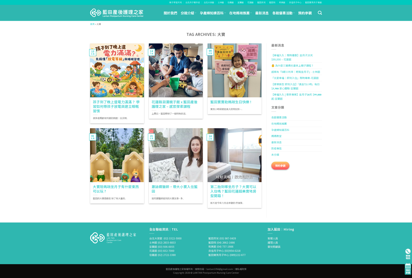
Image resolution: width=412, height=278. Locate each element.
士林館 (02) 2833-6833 (162, 242)
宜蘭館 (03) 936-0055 (161, 247)
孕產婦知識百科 (212, 12)
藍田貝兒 (261, 2)
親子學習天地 (175, 2)
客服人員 (273, 238)
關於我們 (170, 12)
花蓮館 (250, 2)
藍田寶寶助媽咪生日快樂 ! (230, 102)
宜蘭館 (241, 2)
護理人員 (273, 242)
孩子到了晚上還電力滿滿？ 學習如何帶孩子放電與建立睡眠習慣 (116, 106)
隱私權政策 (240, 269)
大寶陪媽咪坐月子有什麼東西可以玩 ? (116, 188)
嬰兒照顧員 (274, 247)
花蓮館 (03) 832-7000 (161, 251)
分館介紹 (187, 12)
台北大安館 (209, 2)
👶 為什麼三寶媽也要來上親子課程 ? (292, 65)
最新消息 (262, 12)
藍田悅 (272, 2)
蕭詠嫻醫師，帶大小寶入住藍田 (175, 188)
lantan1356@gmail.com (219, 269)
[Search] (320, 13)
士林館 (221, 2)
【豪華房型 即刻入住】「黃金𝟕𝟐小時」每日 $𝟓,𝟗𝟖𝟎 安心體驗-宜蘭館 (295, 86)
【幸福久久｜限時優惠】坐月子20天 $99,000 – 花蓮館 (292, 57)
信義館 (231, 2)
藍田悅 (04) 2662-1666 (221, 242)
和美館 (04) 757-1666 (220, 246)
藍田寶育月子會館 (313, 2)
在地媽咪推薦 (239, 12)
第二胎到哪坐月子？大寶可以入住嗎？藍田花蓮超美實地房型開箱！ (233, 191)
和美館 (282, 2)
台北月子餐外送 (192, 2)
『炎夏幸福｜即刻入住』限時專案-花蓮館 (295, 78)
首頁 (92, 24)
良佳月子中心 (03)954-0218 (224, 251)
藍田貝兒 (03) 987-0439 (222, 238)
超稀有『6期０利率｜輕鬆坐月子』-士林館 (295, 72)
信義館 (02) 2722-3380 (162, 255)
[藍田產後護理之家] (117, 12)
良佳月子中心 (295, 2)
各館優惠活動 (282, 12)
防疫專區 (276, 148)
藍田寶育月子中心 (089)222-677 (227, 255)
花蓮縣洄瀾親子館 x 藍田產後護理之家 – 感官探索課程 (174, 104)
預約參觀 (305, 12)
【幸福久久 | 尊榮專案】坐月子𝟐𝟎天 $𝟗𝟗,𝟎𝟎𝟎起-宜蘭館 (296, 97)
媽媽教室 (276, 136)
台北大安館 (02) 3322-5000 (165, 238)
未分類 (275, 155)
